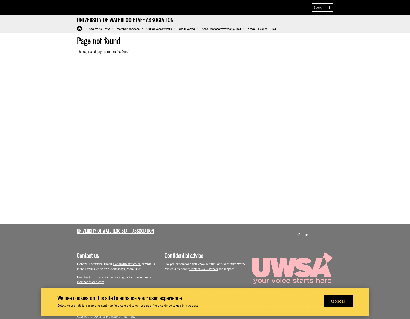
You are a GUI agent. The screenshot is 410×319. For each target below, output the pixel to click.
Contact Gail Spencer (203, 268)
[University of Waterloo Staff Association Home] (79, 28)
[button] (101, 29)
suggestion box (129, 277)
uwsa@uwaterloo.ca (127, 264)
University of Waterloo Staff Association (115, 231)
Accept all (338, 301)
